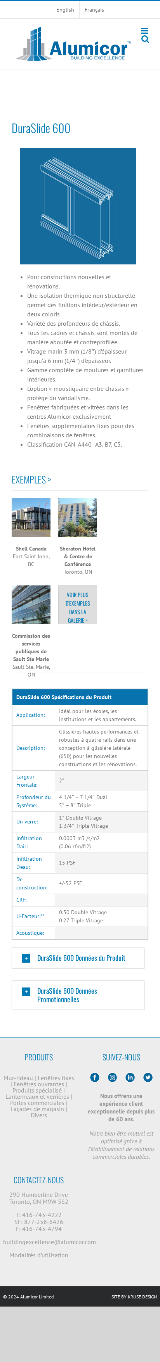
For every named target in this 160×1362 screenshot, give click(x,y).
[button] (78, 958)
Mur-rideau (19, 1078)
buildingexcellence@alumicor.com (49, 1242)
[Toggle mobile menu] (145, 31)
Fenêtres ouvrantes (40, 1084)
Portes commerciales (38, 1103)
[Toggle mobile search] (145, 39)
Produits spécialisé (37, 1090)
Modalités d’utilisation (38, 1255)
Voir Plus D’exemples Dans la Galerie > (78, 607)
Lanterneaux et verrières (38, 1096)
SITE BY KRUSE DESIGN (134, 1297)
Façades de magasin (38, 1109)
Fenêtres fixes (56, 1078)
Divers (39, 1115)
